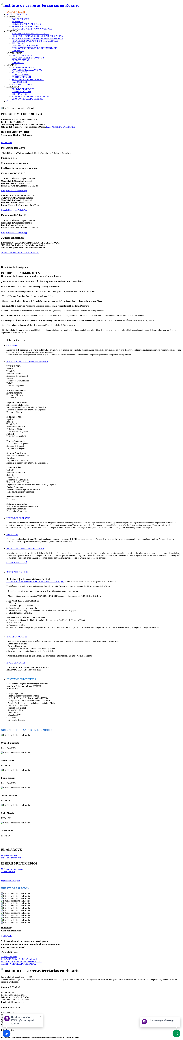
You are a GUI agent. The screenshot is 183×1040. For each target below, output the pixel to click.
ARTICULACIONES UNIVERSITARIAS (30, 96)
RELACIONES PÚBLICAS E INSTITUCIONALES (35, 41)
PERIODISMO (18, 43)
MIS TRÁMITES (19, 72)
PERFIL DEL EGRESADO (18, 518)
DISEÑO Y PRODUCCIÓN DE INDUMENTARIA (34, 48)
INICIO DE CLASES (15, 663)
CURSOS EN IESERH (22, 55)
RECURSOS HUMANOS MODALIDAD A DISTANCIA (37, 38)
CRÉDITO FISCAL (20, 60)
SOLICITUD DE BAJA (22, 84)
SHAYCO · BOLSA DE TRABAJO (28, 79)
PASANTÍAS (12, 534)
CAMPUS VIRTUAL (21, 75)
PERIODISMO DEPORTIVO (25, 46)
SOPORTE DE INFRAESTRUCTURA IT (30, 33)
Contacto (10, 101)
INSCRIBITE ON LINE (17, 572)
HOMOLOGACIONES (16, 637)
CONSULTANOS (9, 956)
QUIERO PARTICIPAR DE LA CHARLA (20, 252)
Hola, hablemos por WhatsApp (14, 190)
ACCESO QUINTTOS (16, 14)
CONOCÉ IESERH (20, 19)
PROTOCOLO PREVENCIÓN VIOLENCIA (32, 29)
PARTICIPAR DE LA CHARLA (60, 127)
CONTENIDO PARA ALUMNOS (27, 70)
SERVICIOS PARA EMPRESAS (26, 24)
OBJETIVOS (12, 345)
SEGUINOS (6, 142)
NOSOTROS (17, 21)
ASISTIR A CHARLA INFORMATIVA (18, 964)
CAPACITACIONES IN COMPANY (28, 58)
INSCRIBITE (18, 50)
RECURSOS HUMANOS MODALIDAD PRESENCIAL (37, 36)
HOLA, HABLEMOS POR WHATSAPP (19, 959)
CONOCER (6, 936)
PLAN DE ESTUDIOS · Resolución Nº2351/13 (27, 362)
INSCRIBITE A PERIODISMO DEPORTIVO (21, 961)
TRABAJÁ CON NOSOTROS (25, 26)
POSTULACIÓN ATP (21, 77)
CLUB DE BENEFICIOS (23, 67)
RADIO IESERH (19, 82)
